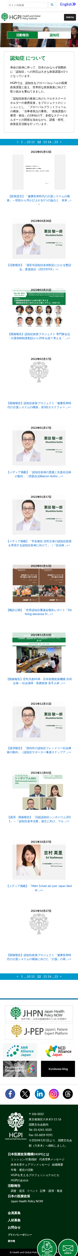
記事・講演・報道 (51, 1191)
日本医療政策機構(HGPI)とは (28, 1154)
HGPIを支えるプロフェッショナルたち (35, 1175)
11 (33, 142)
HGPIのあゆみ (20, 1180)
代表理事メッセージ (51, 1159)
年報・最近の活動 (22, 1170)
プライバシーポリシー (20, 1235)
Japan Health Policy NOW (27, 1201)
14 (49, 142)
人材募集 (14, 1220)
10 (28, 142)
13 (45, 142)
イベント (32, 1191)
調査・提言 (18, 1191)
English (66, 4)
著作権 (11, 1241)
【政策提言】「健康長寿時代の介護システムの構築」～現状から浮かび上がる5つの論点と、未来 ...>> (39, 200)
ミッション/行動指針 (24, 1159)
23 (56, 142)
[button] (70, 17)
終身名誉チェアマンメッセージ (30, 1164)
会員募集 (14, 1213)
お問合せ (14, 1227)
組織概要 (57, 1164)
